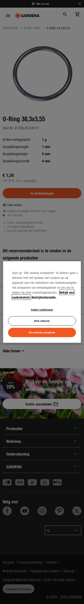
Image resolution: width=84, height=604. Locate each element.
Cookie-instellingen (42, 309)
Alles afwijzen (42, 321)
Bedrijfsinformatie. (44, 297)
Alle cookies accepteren (42, 332)
